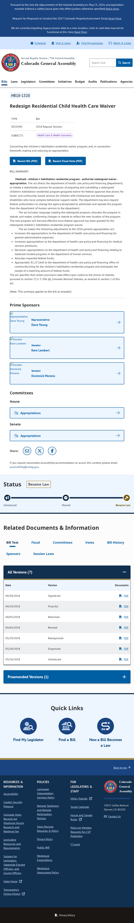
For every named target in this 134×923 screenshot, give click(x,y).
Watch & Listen (122, 43)
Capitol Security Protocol (12, 804)
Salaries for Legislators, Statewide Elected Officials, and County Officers (14, 865)
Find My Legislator (92, 43)
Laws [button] (14, 82)
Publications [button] (108, 82)
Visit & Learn (63, 43)
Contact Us (114, 816)
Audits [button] (92, 82)
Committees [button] (47, 82)
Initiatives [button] (65, 82)
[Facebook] (52, 451)
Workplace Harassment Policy (48, 870)
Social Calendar (79, 807)
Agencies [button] (126, 82)
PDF (126, 595)
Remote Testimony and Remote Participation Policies (48, 812)
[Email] (27, 451)
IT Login (75, 844)
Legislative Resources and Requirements (12, 844)
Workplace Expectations (44, 858)
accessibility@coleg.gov (24, 467)
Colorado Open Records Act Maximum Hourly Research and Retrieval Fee (13, 823)
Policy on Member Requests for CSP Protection (81, 832)
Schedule (40, 43)
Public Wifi (43, 847)
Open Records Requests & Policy (47, 829)
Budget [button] (80, 82)
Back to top (120, 767)
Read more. (112, 8)
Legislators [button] (28, 82)
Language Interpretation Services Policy (45, 793)
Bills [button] (4, 82)
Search (126, 62)
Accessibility (10, 794)
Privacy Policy (45, 839)
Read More (115, 18)
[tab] (12, 543)
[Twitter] (39, 451)
